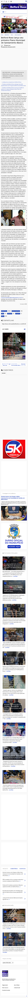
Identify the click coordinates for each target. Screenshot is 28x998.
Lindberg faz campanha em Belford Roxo (11, 82)
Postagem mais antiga (18, 365)
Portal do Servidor (6, 990)
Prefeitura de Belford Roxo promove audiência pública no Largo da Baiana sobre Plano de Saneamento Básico (12, 89)
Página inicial (5, 985)
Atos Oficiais (16, 985)
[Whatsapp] (8, 1)
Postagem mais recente (9, 364)
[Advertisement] (14, 59)
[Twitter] (2, 1)
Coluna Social (17, 987)
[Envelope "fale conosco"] (11, 1)
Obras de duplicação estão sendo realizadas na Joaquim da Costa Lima (13, 356)
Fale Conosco (5, 987)
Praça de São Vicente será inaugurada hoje (11, 343)
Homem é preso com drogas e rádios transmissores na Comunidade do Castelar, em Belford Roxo (13, 498)
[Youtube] (6, 1)
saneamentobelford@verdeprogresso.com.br (11, 297)
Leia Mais (15, 576)
